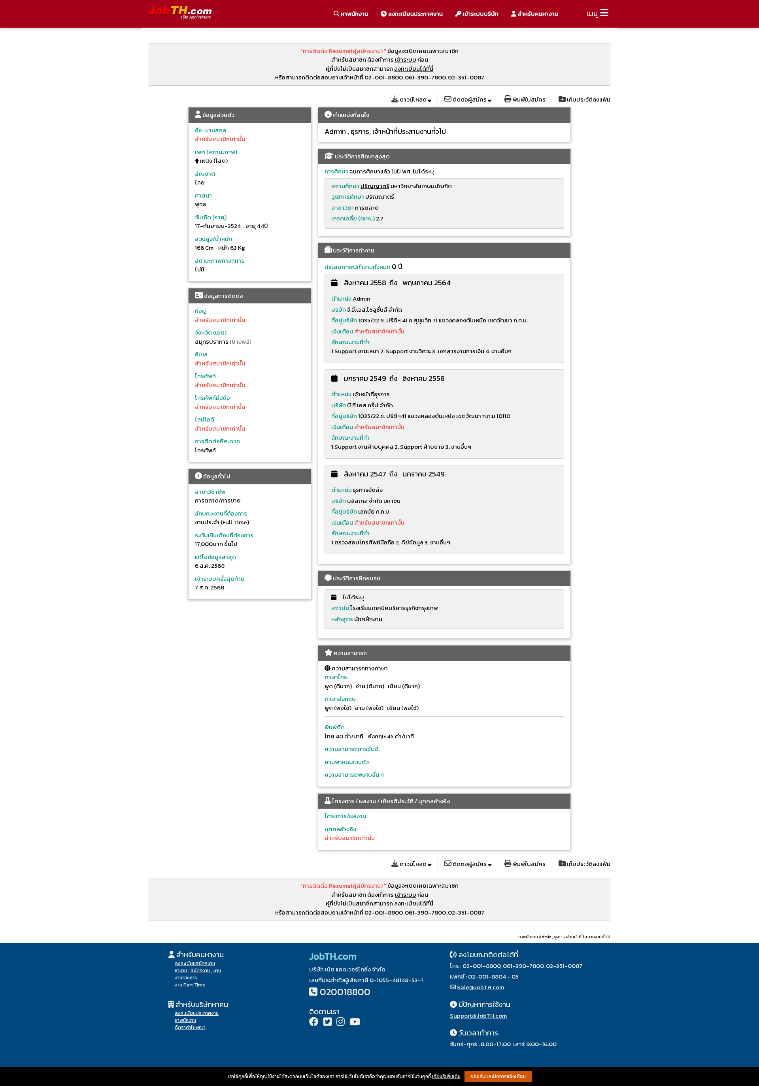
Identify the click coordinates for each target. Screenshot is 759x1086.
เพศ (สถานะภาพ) (216, 151)
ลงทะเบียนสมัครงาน (195, 963)
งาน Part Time (190, 984)
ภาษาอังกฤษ (340, 698)
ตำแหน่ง (341, 298)
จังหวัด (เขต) (211, 332)
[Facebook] (314, 1022)
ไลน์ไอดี (204, 419)
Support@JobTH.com (478, 1015)
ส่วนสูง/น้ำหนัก (213, 238)
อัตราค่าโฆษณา (190, 1027)
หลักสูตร (342, 618)
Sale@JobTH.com (480, 987)
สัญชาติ (205, 173)
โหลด (414, 99)
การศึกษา (336, 171)
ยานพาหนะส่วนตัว (347, 761)
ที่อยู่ (200, 310)
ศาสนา (203, 195)
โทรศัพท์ (205, 375)
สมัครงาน (200, 970)
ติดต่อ (469, 99)
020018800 (345, 992)
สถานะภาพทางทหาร (219, 260)
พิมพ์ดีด (335, 727)
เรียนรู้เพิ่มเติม (446, 1076)
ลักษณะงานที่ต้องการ (221, 513)
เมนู (592, 13)
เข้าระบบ (405, 59)
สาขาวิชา (342, 207)
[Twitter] (327, 1022)
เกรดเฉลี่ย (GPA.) (353, 218)
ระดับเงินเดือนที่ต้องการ (224, 535)
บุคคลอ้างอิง (340, 829)
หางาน (181, 970)
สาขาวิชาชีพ (210, 491)
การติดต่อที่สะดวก (217, 441)
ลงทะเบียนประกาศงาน (415, 13)
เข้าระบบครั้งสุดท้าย (220, 578)
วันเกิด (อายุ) (211, 217)
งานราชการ (186, 977)
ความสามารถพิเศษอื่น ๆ (354, 774)
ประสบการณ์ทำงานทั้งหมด (358, 266)
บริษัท (338, 309)
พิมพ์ (529, 99)
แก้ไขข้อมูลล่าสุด (215, 556)
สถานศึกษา (345, 185)
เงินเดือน (342, 331)
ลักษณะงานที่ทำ (350, 341)
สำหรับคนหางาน (537, 13)
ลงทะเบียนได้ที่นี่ (413, 68)
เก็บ (588, 99)
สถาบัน (340, 607)
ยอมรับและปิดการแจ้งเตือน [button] (498, 1076)
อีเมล (201, 354)
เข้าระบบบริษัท (479, 13)
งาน (217, 970)
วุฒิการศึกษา (347, 196)
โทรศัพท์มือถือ (212, 397)
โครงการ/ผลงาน (345, 816)
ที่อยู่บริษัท (344, 320)
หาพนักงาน (354, 13)
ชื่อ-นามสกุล (210, 130)
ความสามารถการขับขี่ (351, 748)
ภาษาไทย (336, 676)
